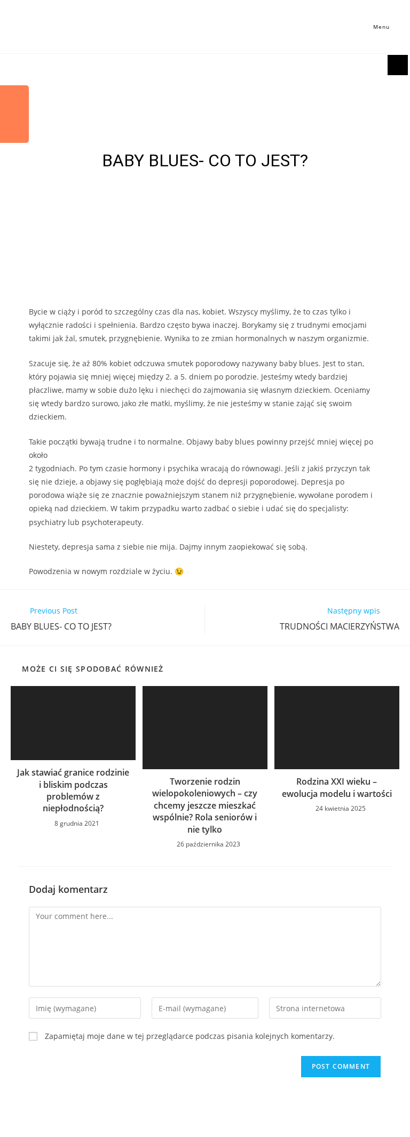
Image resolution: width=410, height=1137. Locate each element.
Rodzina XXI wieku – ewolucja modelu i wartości (337, 787)
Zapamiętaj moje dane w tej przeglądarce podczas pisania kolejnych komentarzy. (190, 1036)
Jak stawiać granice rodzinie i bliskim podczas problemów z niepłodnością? (73, 790)
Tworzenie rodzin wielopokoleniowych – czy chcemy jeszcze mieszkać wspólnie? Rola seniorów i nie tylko (204, 805)
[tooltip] (14, 99)
